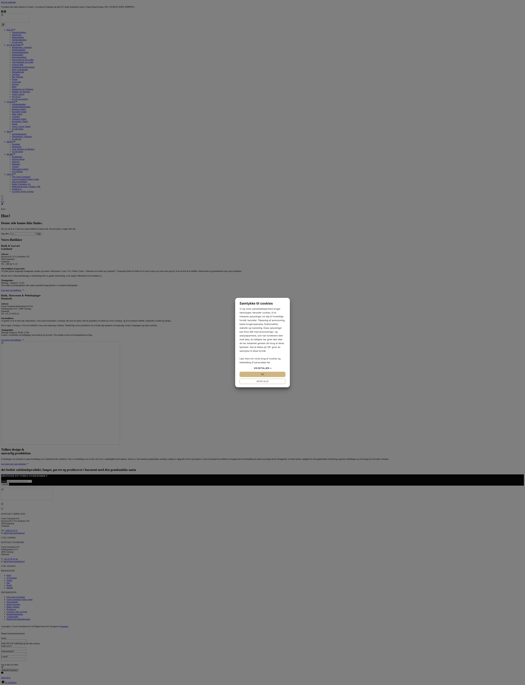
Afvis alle (262, 381)
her (268, 362)
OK (262, 374)
